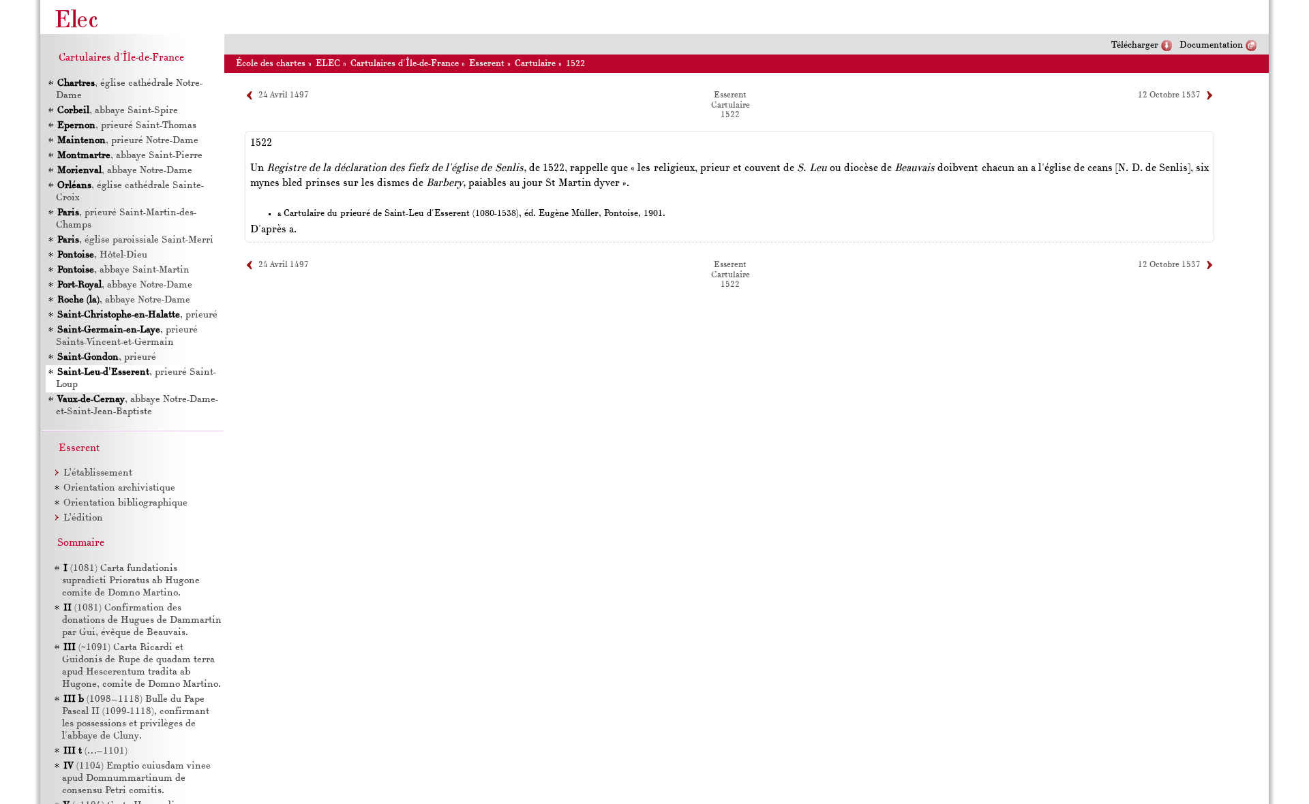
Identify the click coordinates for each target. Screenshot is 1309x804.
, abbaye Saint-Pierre (129, 156)
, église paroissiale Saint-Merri (135, 240)
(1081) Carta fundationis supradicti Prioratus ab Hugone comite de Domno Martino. (131, 580)
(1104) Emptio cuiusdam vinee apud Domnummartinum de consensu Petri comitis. (136, 778)
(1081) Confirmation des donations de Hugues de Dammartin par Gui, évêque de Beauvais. (142, 620)
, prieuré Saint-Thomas (126, 126)
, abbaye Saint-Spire (117, 111)
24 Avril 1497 (283, 95)
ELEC (328, 63)
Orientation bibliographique (125, 503)
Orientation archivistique (119, 488)
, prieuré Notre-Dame (127, 141)
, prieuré (137, 315)
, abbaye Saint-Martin (123, 270)
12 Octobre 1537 (1169, 95)
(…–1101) (95, 751)
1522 (575, 63)
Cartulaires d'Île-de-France (404, 63)
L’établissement (97, 473)
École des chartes (270, 63)
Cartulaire (535, 63)
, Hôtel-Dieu (102, 255)
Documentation (1211, 45)
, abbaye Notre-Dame (124, 171)
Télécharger (1134, 45)
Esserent (487, 63)
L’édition (83, 518)
